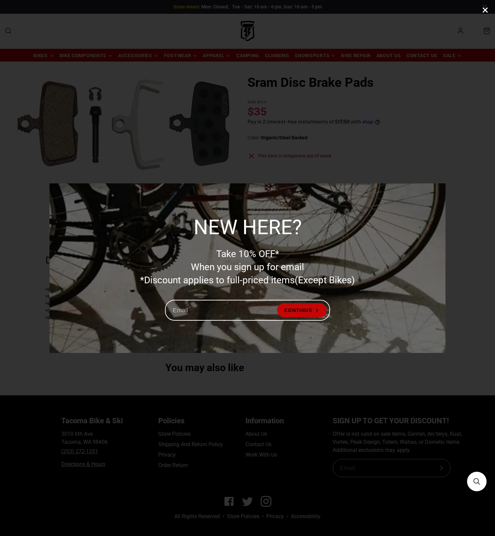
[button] (477, 481)
